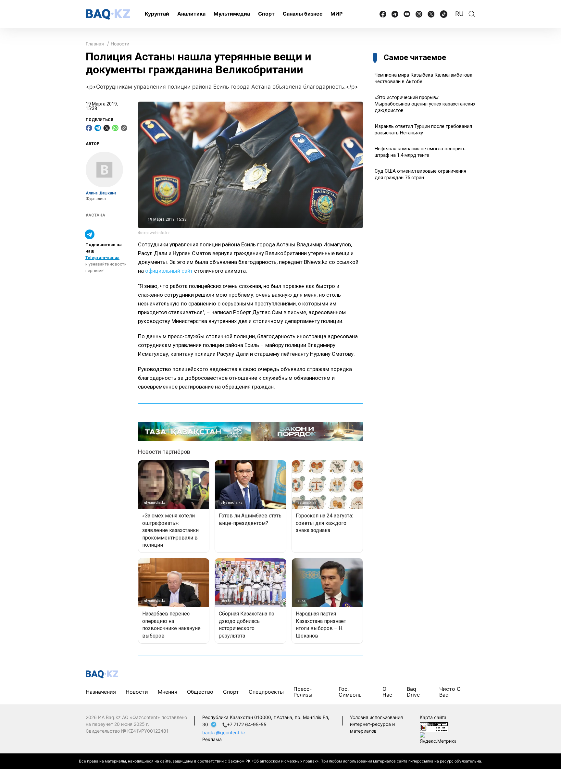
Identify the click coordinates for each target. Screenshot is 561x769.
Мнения (167, 691)
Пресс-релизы (302, 692)
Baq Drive (413, 692)
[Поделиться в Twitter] (106, 128)
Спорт (266, 13)
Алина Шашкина (101, 193)
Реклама (212, 739)
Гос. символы (351, 692)
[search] (471, 14)
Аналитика (191, 13)
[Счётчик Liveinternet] (434, 726)
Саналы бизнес (302, 13)
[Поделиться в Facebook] (89, 128)
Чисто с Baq (450, 692)
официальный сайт (169, 270)
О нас (387, 692)
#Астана (95, 215)
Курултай (157, 13)
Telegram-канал (102, 257)
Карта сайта (433, 717)
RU (459, 14)
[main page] (108, 14)
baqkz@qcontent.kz (224, 732)
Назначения (101, 691)
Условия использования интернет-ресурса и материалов (376, 724)
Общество (200, 691)
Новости (120, 43)
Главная (95, 43)
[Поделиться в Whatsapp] (115, 128)
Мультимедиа (232, 13)
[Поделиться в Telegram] (97, 128)
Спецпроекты (266, 691)
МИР (336, 13)
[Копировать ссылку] (124, 128)
